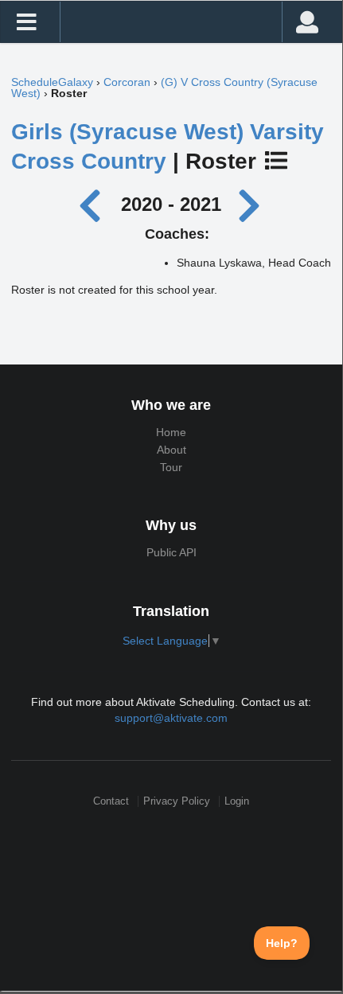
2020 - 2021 (171, 204)
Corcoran (126, 82)
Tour (171, 467)
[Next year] (251, 204)
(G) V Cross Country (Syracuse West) (164, 87)
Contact (111, 801)
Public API (171, 552)
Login (236, 801)
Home (171, 432)
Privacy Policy (176, 801)
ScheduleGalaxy (52, 82)
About (171, 449)
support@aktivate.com (171, 717)
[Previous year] (94, 204)
